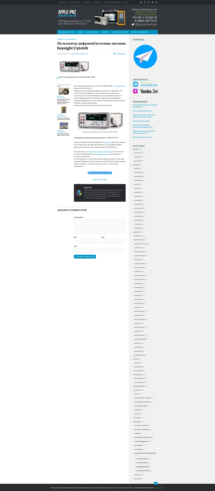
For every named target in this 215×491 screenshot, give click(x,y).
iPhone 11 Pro (140, 239)
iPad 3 (138, 184)
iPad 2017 (139, 172)
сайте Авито (107, 142)
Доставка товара (93, 32)
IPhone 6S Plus (140, 319)
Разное (138, 410)
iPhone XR (139, 347)
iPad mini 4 (139, 212)
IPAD (136, 165)
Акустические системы (143, 398)
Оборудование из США (66, 32)
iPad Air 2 (139, 196)
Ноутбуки (139, 445)
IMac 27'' (139, 157)
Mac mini (139, 161)
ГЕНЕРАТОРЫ (97, 2)
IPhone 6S (139, 315)
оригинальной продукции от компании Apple (99, 152)
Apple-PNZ (75, 53)
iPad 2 (138, 168)
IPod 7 (138, 363)
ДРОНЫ (125, 2)
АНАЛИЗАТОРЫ (86, 2)
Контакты (105, 32)
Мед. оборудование (142, 441)
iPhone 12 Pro (140, 255)
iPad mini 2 (139, 204)
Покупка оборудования (139, 32)
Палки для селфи (141, 406)
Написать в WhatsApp (100, 179)
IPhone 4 (139, 283)
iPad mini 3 (139, 208)
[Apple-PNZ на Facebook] (148, 2)
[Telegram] (152, 2)
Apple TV (139, 390)
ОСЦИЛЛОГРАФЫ (75, 2)
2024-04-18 (84, 53)
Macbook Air (140, 378)
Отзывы (80, 32)
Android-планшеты (142, 425)
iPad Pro (138, 224)
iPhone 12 (139, 247)
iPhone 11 (139, 236)
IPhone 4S (139, 287)
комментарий (79, 217)
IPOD (136, 359)
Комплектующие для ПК (143, 437)
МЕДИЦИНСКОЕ (62, 2)
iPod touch (139, 370)
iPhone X (139, 343)
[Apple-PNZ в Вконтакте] (140, 2)
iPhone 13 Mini (140, 263)
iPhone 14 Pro (140, 279)
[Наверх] (156, 484)
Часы (138, 414)
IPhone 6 (139, 307)
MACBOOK (138, 374)
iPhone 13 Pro (140, 267)
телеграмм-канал (101, 154)
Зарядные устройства (143, 402)
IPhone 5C (139, 295)
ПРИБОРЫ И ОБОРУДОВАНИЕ (112, 2)
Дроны (138, 433)
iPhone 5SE (139, 303)
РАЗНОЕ (138, 422)
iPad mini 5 (139, 216)
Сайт (75, 246)
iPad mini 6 (139, 220)
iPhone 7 (138, 323)
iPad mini (139, 200)
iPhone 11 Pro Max (141, 243)
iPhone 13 (139, 259)
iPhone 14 (139, 271)
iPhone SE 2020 (140, 339)
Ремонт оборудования (120, 32)
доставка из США (119, 86)
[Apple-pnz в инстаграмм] (144, 2)
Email (103, 237)
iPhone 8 (138, 331)
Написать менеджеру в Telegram (100, 173)
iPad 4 (138, 188)
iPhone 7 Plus (140, 327)
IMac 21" (139, 153)
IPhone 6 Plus (140, 311)
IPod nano (139, 366)
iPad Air (138, 192)
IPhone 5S (139, 299)
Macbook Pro (140, 382)
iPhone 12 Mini (140, 251)
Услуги (138, 478)
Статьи (138, 474)
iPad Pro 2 (139, 228)
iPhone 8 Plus (140, 335)
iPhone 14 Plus (140, 275)
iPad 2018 (139, 176)
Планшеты (139, 449)
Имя (76, 237)
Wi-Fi (138, 394)
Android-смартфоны (142, 429)
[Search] (156, 2)
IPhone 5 (139, 291)
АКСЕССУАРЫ (139, 386)
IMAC (136, 149)
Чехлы (138, 417)
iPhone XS (139, 351)
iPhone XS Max (140, 355)
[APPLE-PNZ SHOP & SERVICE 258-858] (107, 17)
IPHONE (137, 232)
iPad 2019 (139, 180)
